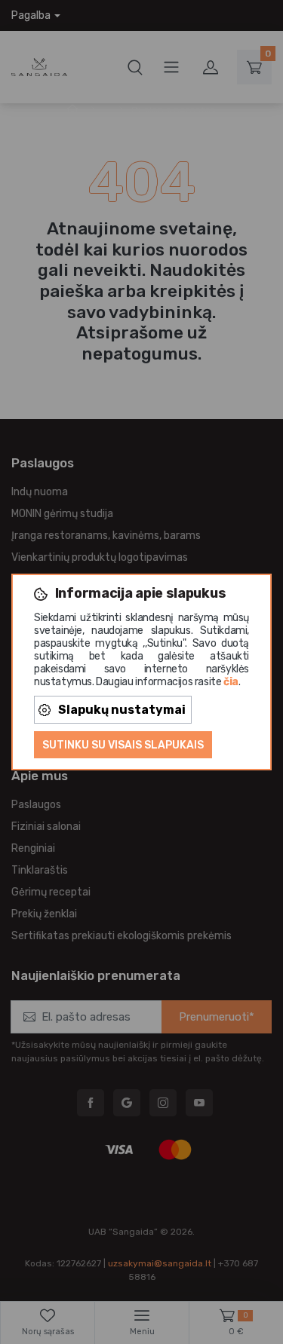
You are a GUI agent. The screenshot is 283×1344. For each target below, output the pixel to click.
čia (230, 681)
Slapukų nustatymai (122, 710)
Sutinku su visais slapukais (123, 745)
